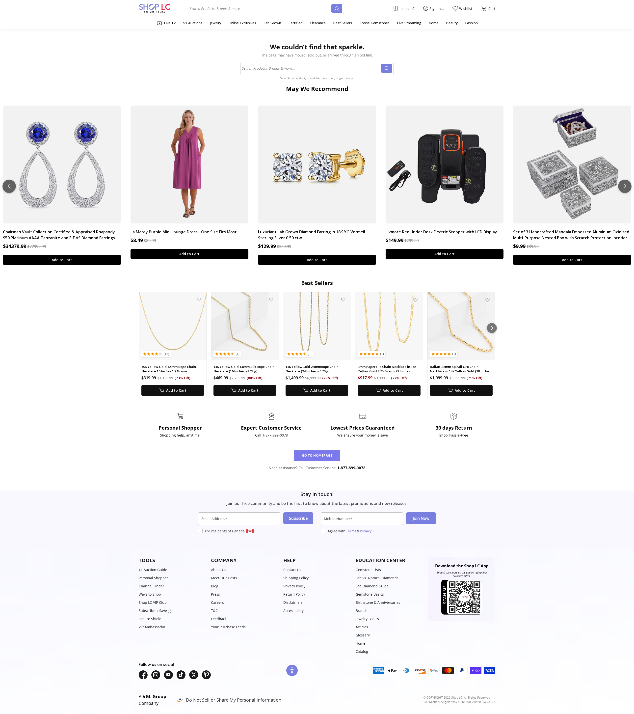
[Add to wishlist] (199, 300)
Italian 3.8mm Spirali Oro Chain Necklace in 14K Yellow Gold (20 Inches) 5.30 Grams (461, 369)
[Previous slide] (9, 186)
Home (360, 643)
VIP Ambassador (152, 627)
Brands (362, 610)
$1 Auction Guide (153, 569)
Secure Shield (150, 618)
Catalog (362, 651)
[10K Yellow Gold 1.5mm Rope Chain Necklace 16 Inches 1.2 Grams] (173, 326)
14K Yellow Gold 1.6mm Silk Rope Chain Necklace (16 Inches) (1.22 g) (243, 369)
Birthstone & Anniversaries (378, 602)
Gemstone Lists (368, 569)
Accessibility (293, 610)
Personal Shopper (153, 578)
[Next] (492, 328)
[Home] (163, 8)
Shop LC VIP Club (153, 602)
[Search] (336, 8)
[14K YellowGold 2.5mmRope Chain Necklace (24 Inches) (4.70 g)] (317, 326)
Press (215, 594)
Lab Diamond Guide (372, 586)
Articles (362, 627)
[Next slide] (625, 186)
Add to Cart (62, 259)
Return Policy (294, 594)
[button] (172, 560)
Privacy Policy (294, 586)
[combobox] (260, 8)
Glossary (363, 635)
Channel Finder (151, 586)
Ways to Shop (150, 594)
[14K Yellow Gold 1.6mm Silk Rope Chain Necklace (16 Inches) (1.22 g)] (245, 326)
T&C (214, 610)
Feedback (219, 618)
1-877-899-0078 (275, 435)
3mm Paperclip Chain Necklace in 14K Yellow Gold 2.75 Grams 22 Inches (387, 369)
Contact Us (292, 569)
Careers (217, 602)
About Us (218, 569)
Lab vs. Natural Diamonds (377, 578)
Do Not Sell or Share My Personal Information (233, 700)
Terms (351, 531)
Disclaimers (293, 602)
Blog (214, 586)
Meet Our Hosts (224, 578)
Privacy (365, 531)
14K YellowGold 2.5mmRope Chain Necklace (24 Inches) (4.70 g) (312, 369)
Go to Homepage (317, 455)
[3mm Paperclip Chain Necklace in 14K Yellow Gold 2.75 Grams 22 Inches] (389, 326)
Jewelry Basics (367, 618)
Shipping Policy (296, 578)
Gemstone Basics (370, 594)
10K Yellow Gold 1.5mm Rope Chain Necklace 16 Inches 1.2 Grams (168, 369)
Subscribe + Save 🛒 (155, 610)
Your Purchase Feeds (228, 627)
